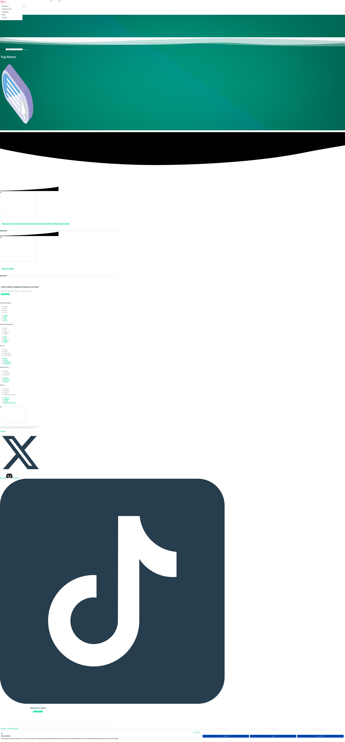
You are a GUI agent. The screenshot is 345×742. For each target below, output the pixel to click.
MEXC (5, 334)
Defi (21, 2)
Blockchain (5, 6)
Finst (5, 310)
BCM (5, 308)
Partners (6, 391)
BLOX (5, 312)
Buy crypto (44, 2)
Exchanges (5, 12)
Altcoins (6, 375)
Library (27, 2)
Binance (6, 332)
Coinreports (12, 2)
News (2, 2)
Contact (6, 392)
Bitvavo (6, 306)
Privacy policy (196, 732)
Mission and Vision (10, 394)
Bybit (5, 328)
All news (4, 17)
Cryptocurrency (7, 9)
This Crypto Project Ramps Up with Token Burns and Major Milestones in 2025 (36, 223)
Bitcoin (6, 371)
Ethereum (7, 373)
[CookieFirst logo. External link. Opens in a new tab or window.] (2, 733)
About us (35, 2)
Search (3, 49)
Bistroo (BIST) (8, 268)
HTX (5, 330)
